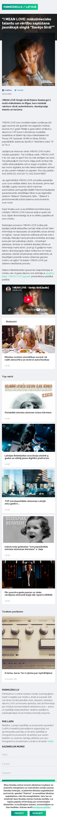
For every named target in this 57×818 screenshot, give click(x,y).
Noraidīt (38, 813)
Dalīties (8, 90)
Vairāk (50, 741)
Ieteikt (20, 90)
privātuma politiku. (42, 807)
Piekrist (19, 813)
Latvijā (7, 366)
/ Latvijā (29, 7)
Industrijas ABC (11, 679)
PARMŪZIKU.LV (13, 7)
